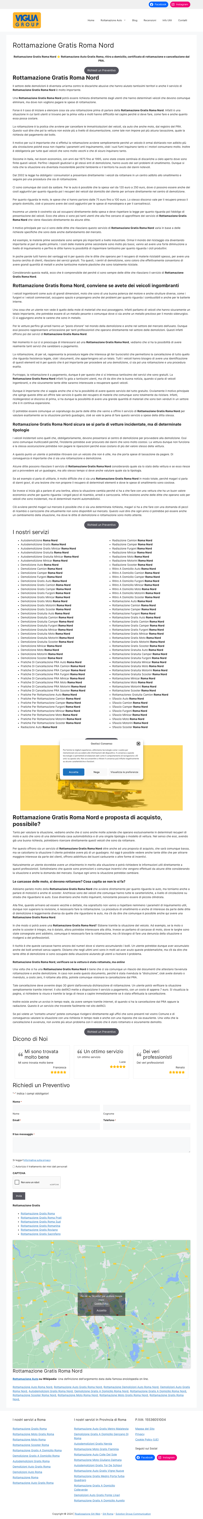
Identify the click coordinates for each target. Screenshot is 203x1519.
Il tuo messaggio (24, 1134)
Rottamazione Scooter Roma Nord (34, 1395)
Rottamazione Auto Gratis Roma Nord (78, 1387)
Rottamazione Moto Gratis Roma (33, 1434)
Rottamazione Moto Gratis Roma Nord (123, 1395)
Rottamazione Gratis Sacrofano (41, 1234)
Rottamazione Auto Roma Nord (32, 1387)
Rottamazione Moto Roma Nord (78, 1395)
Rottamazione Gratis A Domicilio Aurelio (99, 1500)
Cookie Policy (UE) (147, 1439)
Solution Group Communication (133, 1513)
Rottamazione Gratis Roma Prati (41, 1217)
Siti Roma (108, 1513)
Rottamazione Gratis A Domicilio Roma (37, 1450)
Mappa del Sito (144, 1428)
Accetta (73, 771)
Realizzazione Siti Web (87, 1513)
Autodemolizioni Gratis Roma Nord (51, 1391)
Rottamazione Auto (111, 20)
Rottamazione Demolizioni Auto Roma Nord (131, 1387)
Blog (134, 20)
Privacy (139, 1434)
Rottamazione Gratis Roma (38, 1213)
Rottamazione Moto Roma (29, 1439)
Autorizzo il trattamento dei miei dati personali (41, 1166)
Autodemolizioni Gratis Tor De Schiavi (98, 1465)
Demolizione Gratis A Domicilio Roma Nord (101, 1391)
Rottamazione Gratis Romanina (40, 1225)
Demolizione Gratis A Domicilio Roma (36, 1455)
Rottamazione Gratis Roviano (39, 1229)
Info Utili (167, 20)
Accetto (101, 1310)
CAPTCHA (19, 1173)
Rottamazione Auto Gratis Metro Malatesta (101, 1428)
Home (91, 20)
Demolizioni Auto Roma (27, 1472)
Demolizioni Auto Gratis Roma (32, 1466)
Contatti (182, 20)
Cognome (108, 1113)
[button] (138, 743)
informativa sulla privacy (37, 1160)
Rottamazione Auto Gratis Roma (33, 1482)
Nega (97, 771)
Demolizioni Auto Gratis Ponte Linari (97, 1495)
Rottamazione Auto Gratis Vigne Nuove (99, 1470)
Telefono (109, 1120)
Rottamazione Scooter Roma (31, 1445)
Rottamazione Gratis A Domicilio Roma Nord (158, 1391)
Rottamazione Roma (25, 1477)
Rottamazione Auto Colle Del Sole (95, 1454)
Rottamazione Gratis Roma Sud (41, 1221)
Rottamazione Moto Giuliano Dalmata (98, 1460)
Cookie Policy (101, 1303)
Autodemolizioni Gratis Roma (31, 1461)
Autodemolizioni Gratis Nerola (93, 1443)
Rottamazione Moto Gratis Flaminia (96, 1449)
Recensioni (150, 20)
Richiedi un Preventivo (101, 70)
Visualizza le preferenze (124, 771)
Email (17, 1120)
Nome (16, 1113)
